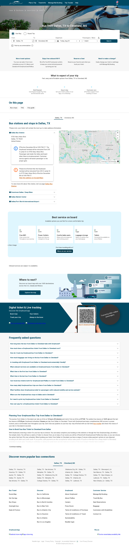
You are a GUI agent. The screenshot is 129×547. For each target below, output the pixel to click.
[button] (33, 132)
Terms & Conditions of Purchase (76, 510)
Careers (67, 502)
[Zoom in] (117, 132)
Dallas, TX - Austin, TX (16, 478)
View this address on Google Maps (31, 178)
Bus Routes (20, 10)
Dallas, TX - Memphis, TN (45, 478)
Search (109, 41)
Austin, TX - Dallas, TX (16, 475)
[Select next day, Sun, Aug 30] (79, 41)
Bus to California (43, 494)
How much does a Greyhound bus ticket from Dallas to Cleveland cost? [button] (35, 348)
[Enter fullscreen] (117, 142)
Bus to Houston (42, 514)
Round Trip (31, 33)
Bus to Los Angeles (44, 522)
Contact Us (97, 514)
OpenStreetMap (112, 161)
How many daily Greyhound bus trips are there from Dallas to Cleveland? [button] (35, 385)
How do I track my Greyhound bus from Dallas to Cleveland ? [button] (31, 353)
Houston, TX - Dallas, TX (17, 472)
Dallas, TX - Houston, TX (17, 469)
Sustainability (70, 518)
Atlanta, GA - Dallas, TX (73, 472)
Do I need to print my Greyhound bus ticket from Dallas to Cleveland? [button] (34, 399)
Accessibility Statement (69, 541)
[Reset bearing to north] (117, 138)
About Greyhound (71, 494)
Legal (42, 541)
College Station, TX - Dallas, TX (47, 481)
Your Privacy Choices (86, 541)
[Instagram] (95, 534)
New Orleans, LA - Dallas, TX (102, 481)
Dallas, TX (42, 10)
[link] (64, 286)
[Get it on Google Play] (15, 534)
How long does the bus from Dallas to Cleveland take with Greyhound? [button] (35, 344)
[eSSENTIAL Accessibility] (109, 534)
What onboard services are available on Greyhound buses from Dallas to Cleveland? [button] (39, 367)
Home (11, 10)
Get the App (13, 498)
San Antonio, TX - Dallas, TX (18, 481)
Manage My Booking (100, 494)
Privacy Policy (49, 541)
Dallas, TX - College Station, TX (75, 475)
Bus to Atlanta (42, 518)
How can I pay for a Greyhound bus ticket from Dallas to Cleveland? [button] (34, 404)
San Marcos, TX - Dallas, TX (102, 472)
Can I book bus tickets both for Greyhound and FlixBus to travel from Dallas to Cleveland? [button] (42, 381)
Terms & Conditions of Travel (75, 514)
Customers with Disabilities (102, 510)
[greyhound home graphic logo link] (15, 3)
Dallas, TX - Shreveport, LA (102, 469)
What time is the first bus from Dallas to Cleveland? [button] (28, 371)
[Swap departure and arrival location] (33, 41)
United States (31, 10)
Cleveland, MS (69, 118)
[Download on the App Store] (27, 534)
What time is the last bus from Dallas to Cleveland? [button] (28, 376)
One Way (18, 33)
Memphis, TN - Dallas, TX (45, 472)
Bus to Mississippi (43, 498)
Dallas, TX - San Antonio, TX (46, 469)
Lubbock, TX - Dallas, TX (101, 478)
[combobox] (24, 41)
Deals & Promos (14, 510)
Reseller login (69, 522)
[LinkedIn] (96, 534)
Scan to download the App (87, 325)
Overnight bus (14, 506)
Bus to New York (42, 506)
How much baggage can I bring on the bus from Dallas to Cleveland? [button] (34, 358)
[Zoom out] (117, 135)
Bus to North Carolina (44, 502)
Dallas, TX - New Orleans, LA (102, 475)
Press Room (69, 506)
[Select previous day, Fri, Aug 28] (77, 41)
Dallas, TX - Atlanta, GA (73, 478)
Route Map (13, 494)
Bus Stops (12, 502)
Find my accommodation (22, 45)
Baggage (96, 506)
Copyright (58, 541)
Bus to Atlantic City (44, 510)
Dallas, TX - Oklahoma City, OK (47, 475)
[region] (89, 146)
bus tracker (97, 424)
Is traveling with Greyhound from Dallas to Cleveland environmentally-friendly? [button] (38, 362)
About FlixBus (70, 498)
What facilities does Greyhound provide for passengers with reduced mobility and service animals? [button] (45, 390)
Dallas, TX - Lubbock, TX (73, 481)
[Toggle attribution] (118, 161)
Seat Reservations (99, 502)
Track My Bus (98, 498)
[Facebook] (94, 534)
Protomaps (104, 161)
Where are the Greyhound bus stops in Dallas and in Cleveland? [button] (32, 395)
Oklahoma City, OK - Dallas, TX (75, 469)
